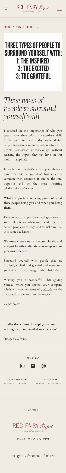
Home (7, 27)
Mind (29, 27)
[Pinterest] (44, 365)
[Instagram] (22, 365)
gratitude (46, 289)
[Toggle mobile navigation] (59, 9)
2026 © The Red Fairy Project (33, 439)
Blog (18, 27)
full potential (19, 222)
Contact (33, 410)
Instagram (17, 456)
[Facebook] (33, 365)
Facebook (33, 456)
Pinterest (49, 456)
